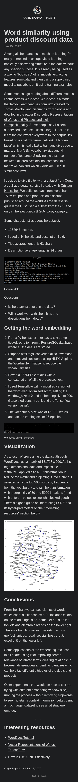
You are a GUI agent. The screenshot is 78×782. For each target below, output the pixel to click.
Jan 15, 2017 (34, 768)
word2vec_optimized (28, 391)
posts (51, 17)
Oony (68, 180)
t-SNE (37, 472)
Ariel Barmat (33, 17)
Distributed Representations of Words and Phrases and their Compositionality (39, 120)
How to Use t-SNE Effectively (29, 757)
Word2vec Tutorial (21, 737)
